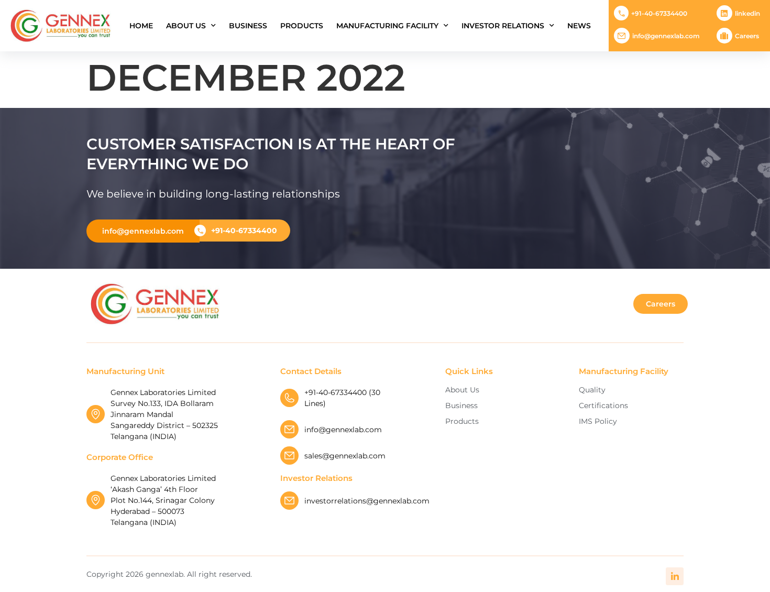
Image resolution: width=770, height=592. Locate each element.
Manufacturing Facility (387, 25)
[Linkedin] (724, 13)
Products (301, 25)
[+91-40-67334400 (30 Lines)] (289, 398)
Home (141, 25)
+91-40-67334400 (659, 13)
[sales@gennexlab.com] (289, 455)
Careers (747, 36)
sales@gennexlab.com (345, 456)
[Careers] (724, 35)
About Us (186, 25)
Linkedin (747, 13)
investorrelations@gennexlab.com (367, 501)
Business (248, 25)
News (579, 25)
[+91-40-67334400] (621, 13)
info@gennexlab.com (666, 36)
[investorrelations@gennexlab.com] (289, 500)
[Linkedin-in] (675, 576)
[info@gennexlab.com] (622, 35)
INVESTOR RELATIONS (502, 25)
